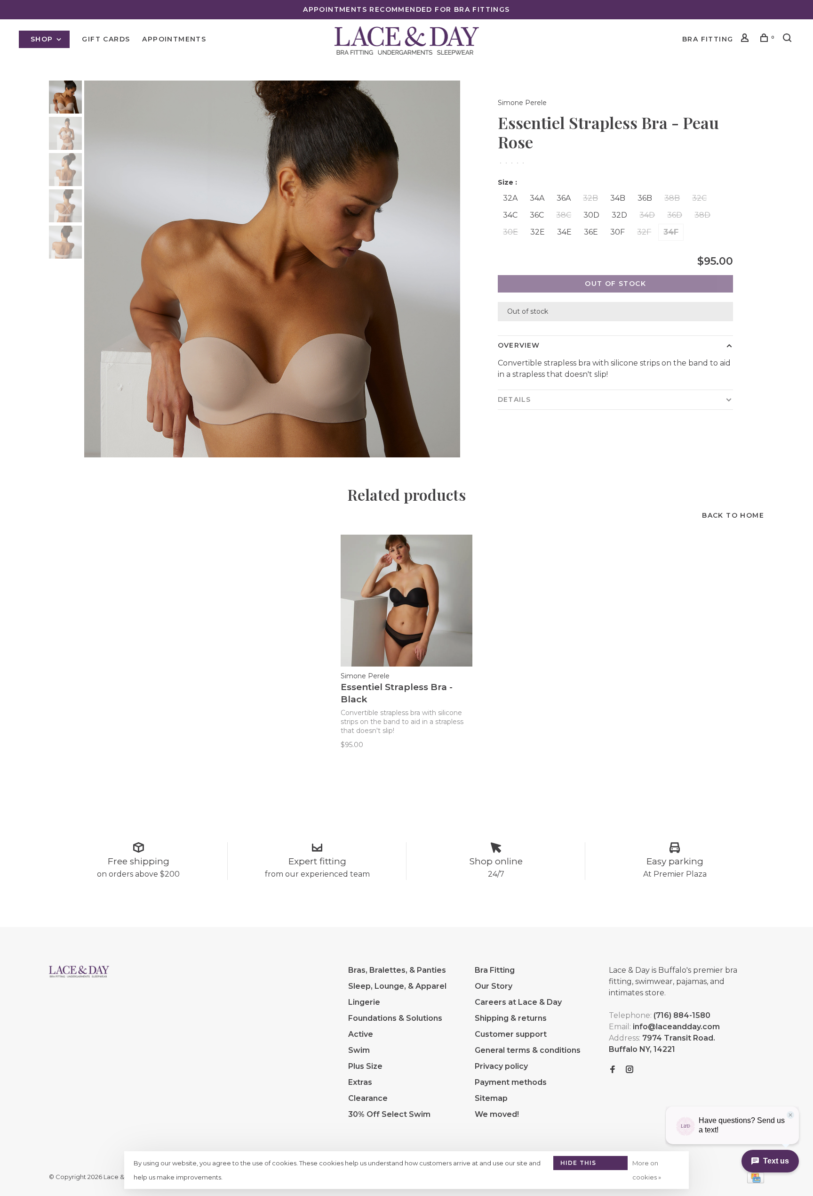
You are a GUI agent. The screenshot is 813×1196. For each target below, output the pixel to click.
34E (564, 232)
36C (537, 215)
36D (674, 215)
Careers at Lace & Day (518, 1002)
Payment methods (511, 1082)
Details (514, 399)
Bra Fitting (707, 39)
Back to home (733, 515)
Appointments (174, 39)
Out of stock (615, 283)
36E (591, 232)
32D (619, 215)
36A (564, 198)
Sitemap (491, 1098)
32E (537, 232)
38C (563, 215)
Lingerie (364, 1002)
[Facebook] (612, 1070)
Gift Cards (106, 39)
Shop (43, 39)
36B (645, 198)
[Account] (746, 39)
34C (510, 215)
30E (510, 232)
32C (699, 198)
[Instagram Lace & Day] (629, 1070)
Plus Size (365, 1066)
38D (702, 215)
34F (670, 232)
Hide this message (578, 1164)
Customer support (511, 1034)
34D (647, 215)
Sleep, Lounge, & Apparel (397, 986)
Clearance (368, 1098)
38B (672, 198)
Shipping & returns (511, 1018)
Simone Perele (522, 102)
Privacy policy (501, 1066)
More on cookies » (646, 1170)
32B (590, 198)
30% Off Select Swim (389, 1114)
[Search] (788, 39)
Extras (360, 1082)
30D (591, 215)
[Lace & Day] (79, 972)
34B (617, 198)
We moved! (497, 1114)
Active (360, 1034)
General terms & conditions (528, 1050)
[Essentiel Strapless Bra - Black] (406, 601)
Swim (359, 1050)
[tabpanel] (272, 269)
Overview (519, 345)
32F (644, 232)
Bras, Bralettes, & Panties (397, 970)
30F (617, 232)
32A (510, 198)
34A (537, 198)
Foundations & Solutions (395, 1018)
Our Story (493, 986)
